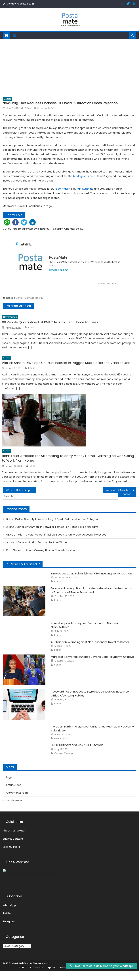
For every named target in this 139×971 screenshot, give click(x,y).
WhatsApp (9, 905)
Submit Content (13, 838)
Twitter (7, 913)
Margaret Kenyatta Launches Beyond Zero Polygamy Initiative (92, 657)
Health (39, 298)
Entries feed (13, 785)
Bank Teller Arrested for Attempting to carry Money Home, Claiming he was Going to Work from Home (68, 458)
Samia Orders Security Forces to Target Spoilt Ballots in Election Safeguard (53, 519)
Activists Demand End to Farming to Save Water (36, 542)
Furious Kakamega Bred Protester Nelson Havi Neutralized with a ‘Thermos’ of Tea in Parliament (92, 590)
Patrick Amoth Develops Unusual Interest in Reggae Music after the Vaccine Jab (66, 362)
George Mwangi (63, 753)
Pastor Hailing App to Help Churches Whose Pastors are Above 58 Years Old (21, 490)
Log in (10, 777)
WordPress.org (15, 800)
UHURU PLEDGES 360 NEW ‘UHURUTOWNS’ (77, 745)
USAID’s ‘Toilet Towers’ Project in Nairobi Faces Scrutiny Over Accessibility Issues (56, 534)
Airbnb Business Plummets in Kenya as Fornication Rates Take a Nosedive (52, 527)
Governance (10, 316)
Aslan (45, 963)
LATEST (22, 967)
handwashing (85, 189)
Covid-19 (21, 298)
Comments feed (17, 793)
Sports (51, 967)
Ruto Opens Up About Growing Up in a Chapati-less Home (42, 550)
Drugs (30, 298)
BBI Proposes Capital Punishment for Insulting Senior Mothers (91, 573)
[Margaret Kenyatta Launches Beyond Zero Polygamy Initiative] (24, 669)
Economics (36, 967)
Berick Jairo (61, 738)
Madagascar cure (84, 176)
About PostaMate (14, 830)
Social (7, 98)
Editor (28, 108)
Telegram (9, 921)
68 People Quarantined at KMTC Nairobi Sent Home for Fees (50, 322)
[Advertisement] (69, 66)
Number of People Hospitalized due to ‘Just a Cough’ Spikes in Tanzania (121, 490)
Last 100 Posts (11, 847)
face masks (62, 189)
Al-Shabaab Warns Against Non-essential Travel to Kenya (90, 642)
